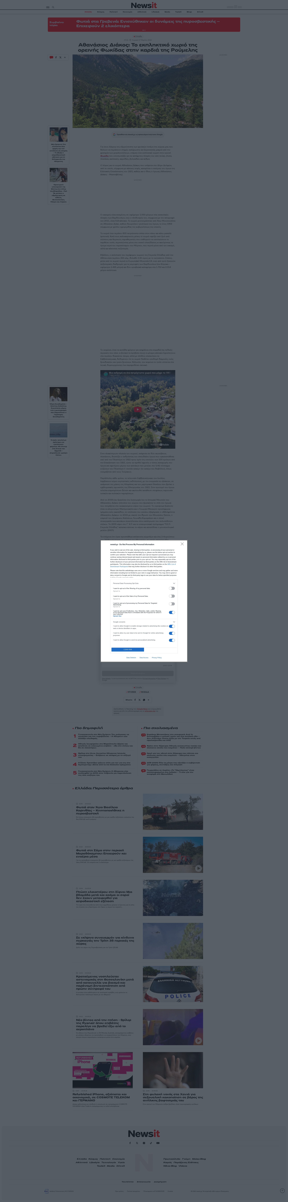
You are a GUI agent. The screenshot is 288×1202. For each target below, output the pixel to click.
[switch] (172, 588)
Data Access (144, 657)
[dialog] (144, 601)
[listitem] (144, 583)
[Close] (183, 544)
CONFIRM (128, 649)
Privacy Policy (157, 657)
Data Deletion (131, 657)
